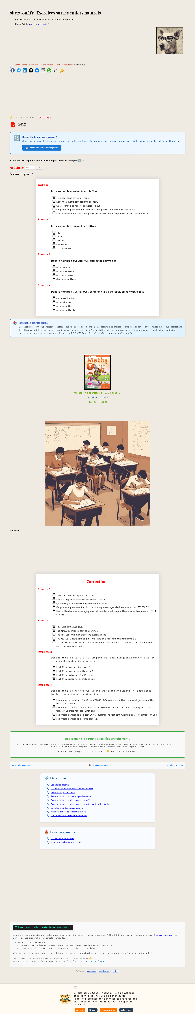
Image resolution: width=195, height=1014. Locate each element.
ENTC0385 (44, 117)
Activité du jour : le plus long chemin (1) (70, 800)
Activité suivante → (174, 765)
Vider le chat (126, 1010)
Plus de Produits (97, 402)
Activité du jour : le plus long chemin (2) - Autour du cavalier (80, 804)
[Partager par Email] (43, 70)
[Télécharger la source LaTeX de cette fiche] (22, 124)
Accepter (80, 1010)
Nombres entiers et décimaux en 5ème (69, 811)
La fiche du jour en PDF (62, 838)
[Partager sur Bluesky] (37, 70)
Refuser (92, 1010)
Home (17, 64)
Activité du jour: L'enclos (63, 792)
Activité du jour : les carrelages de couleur (71, 796)
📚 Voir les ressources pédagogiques (41, 148)
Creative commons (164, 935)
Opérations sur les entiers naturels (67, 808)
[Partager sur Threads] (31, 70)
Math (24, 64)
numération (91, 971)
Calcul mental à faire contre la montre (69, 815)
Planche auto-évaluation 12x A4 (66, 842)
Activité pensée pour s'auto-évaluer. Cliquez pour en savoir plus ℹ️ (47, 160)
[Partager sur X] (19, 70)
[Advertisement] (97, 95)
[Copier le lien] (55, 70)
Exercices (33, 64)
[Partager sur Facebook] (12, 70)
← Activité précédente (21, 765)
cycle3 (115, 971)
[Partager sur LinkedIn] (25, 70)
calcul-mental (104, 971)
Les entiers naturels (60, 784)
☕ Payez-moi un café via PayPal (87, 961)
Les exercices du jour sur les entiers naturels (72, 788)
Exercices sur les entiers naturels (56, 64)
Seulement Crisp (108, 1010)
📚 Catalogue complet (99, 765)
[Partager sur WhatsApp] (49, 70)
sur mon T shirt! (39, 24)
